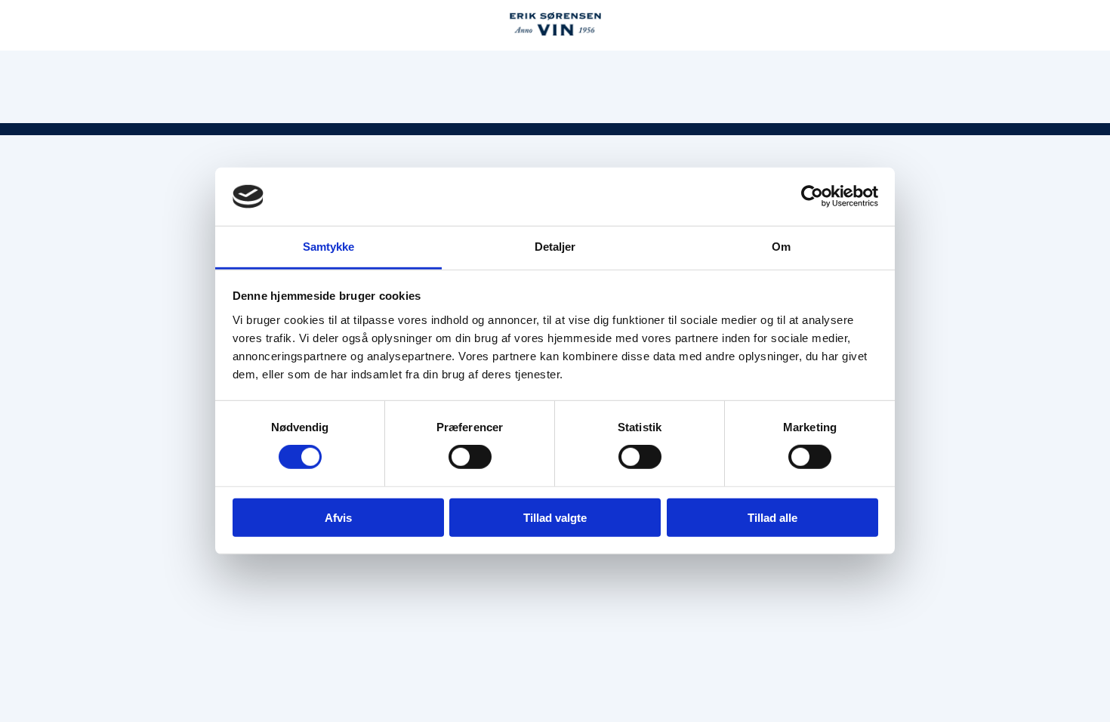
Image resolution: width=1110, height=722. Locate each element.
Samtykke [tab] (329, 246)
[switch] (470, 457)
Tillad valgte (555, 517)
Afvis (338, 517)
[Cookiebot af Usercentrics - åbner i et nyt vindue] (812, 196)
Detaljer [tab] (555, 246)
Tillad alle (772, 517)
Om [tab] (781, 246)
